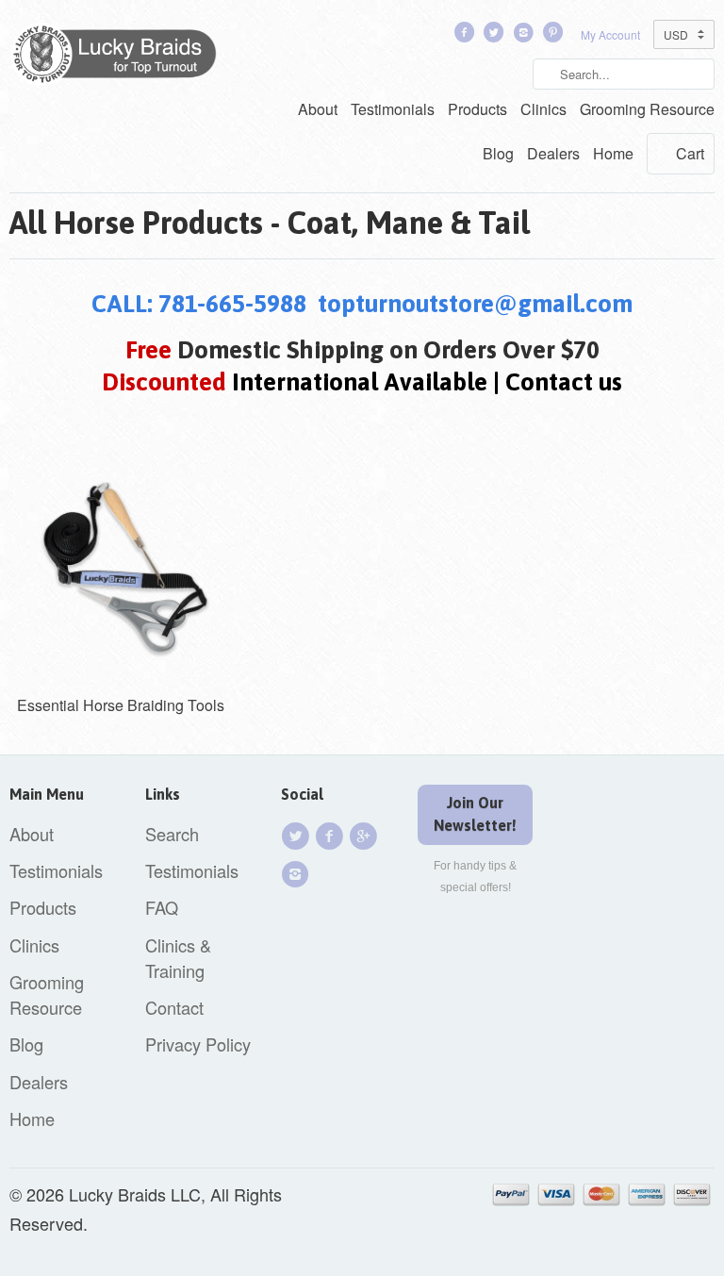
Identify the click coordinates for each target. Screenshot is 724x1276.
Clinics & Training (178, 958)
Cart (690, 153)
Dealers (553, 153)
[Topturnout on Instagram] (525, 36)
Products (477, 109)
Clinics (543, 109)
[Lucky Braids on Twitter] (496, 36)
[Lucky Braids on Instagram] (298, 873)
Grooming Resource (647, 109)
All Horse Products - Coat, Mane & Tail (269, 222)
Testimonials (393, 109)
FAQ (161, 907)
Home (613, 153)
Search (172, 833)
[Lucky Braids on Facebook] (465, 36)
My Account (610, 34)
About (317, 109)
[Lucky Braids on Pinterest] (555, 36)
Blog (498, 153)
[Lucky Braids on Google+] (366, 836)
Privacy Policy (198, 1044)
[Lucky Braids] (120, 57)
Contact (174, 1007)
